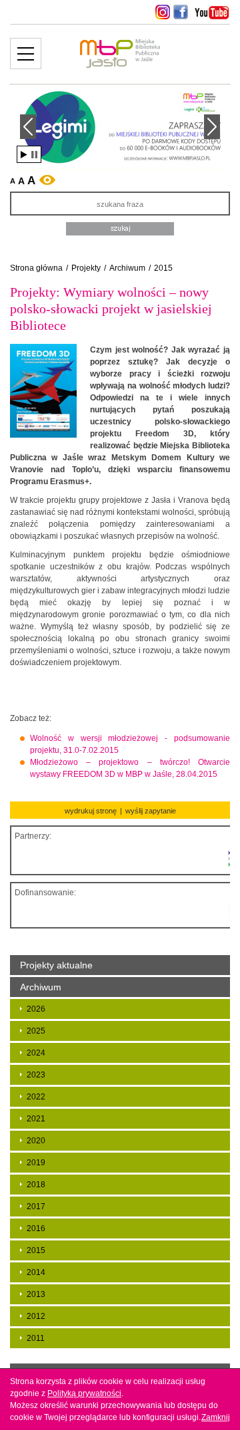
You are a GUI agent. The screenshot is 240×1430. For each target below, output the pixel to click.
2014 (36, 1272)
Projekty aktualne (56, 965)
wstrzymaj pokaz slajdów (34, 154)
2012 (36, 1316)
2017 (36, 1206)
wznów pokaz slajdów (24, 154)
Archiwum (127, 268)
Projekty (86, 268)
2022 (36, 1096)
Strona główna (36, 268)
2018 (36, 1184)
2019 (36, 1162)
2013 (36, 1294)
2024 (36, 1053)
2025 (36, 1031)
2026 (36, 1009)
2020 (36, 1140)
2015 (163, 268)
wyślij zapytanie (150, 811)
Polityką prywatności (84, 1393)
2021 (36, 1118)
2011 (36, 1338)
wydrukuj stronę (91, 811)
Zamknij (215, 1417)
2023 (36, 1074)
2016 (36, 1228)
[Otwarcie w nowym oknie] (161, 12)
